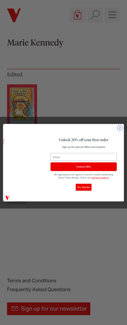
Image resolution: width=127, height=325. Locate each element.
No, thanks (83, 187)
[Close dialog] (119, 127)
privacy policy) (100, 177)
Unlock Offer (83, 166)
